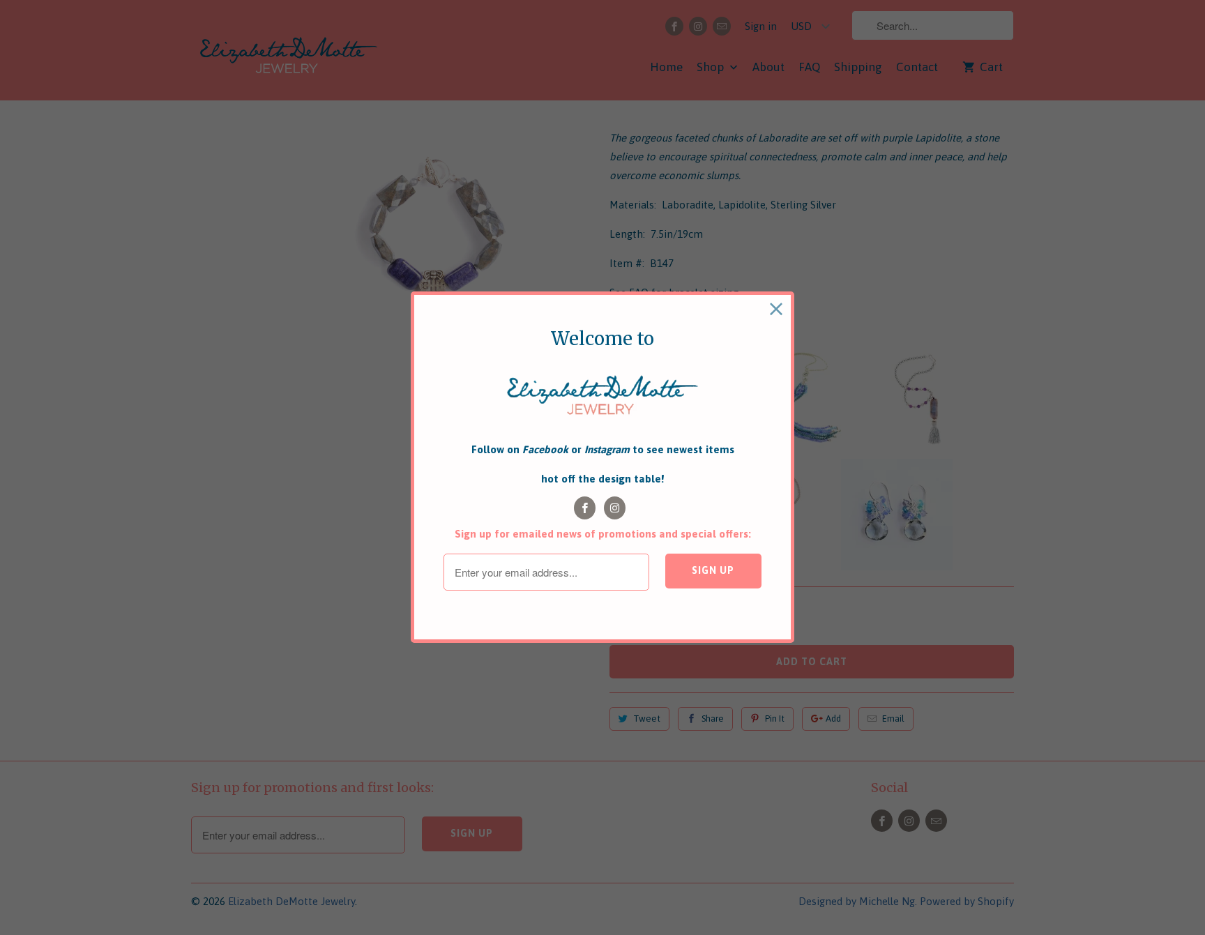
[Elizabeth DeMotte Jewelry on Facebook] (585, 507)
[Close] (776, 309)
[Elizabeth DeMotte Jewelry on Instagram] (615, 507)
